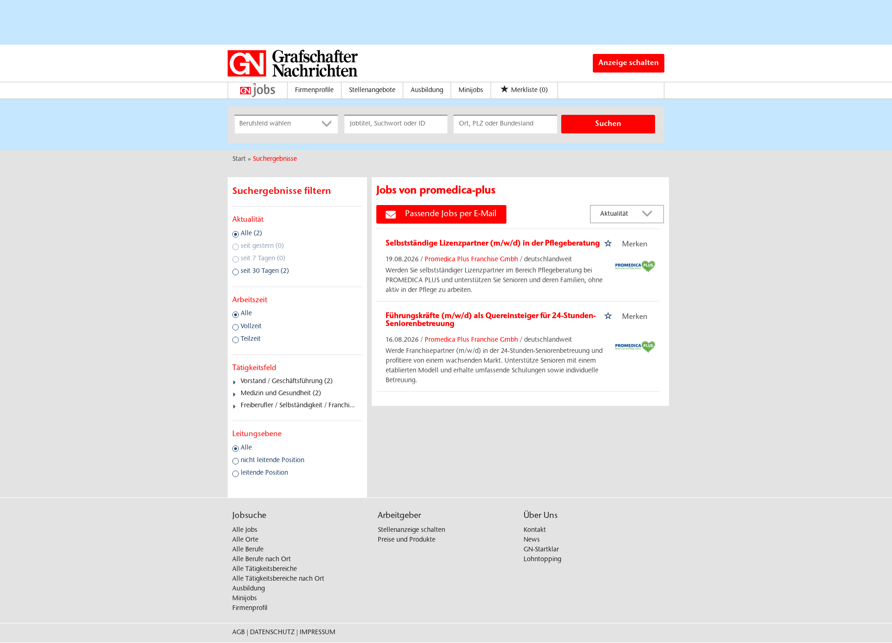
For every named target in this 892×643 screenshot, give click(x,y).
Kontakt (535, 530)
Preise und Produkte (406, 540)
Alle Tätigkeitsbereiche (264, 569)
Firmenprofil (250, 608)
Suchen (608, 124)
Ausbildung (427, 90)
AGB (238, 633)
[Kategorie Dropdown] (328, 124)
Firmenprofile (314, 90)
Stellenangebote (372, 90)
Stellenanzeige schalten (411, 530)
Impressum (317, 633)
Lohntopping (542, 560)
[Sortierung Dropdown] (649, 214)
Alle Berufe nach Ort (261, 560)
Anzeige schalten (628, 63)
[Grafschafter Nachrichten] (293, 63)
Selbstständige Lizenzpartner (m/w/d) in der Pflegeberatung (493, 243)
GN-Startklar (541, 550)
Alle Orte (245, 540)
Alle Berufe (247, 550)
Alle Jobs (244, 530)
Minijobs (471, 90)
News (532, 540)
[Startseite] (260, 90)
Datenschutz (272, 633)
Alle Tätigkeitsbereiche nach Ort (278, 579)
